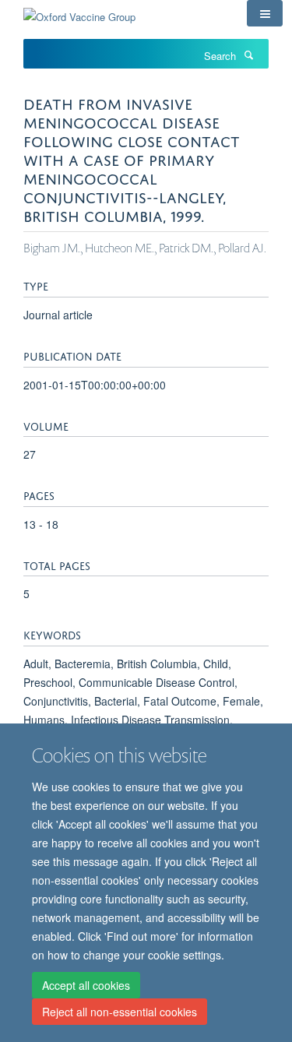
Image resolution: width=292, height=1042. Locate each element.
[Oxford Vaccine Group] (79, 11)
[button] (265, 13)
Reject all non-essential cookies (119, 1011)
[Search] (248, 54)
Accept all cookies (86, 985)
